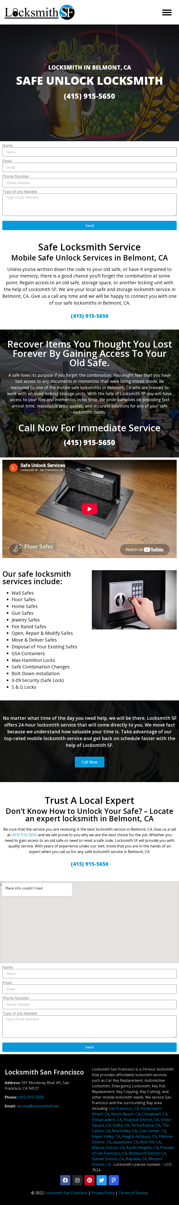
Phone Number (15, 176)
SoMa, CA (121, 1125)
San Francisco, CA (124, 1108)
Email (7, 161)
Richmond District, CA (147, 1153)
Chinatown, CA (154, 1114)
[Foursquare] (114, 1180)
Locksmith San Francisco (66, 1192)
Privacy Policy (103, 1192)
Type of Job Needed (19, 191)
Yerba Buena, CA (145, 1125)
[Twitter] (101, 1180)
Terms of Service (133, 1192)
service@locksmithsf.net (38, 1106)
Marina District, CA (108, 1147)
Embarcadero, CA (107, 1119)
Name (7, 145)
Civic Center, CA (152, 1130)
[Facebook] (65, 1180)
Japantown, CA (125, 1142)
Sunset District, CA (108, 1158)
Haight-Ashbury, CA (139, 1136)
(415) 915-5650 (24, 834)
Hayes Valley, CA (106, 1136)
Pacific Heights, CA (142, 1147)
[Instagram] (77, 1180)
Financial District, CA (141, 1119)
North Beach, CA (125, 1114)
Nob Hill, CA (150, 1142)
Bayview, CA (136, 1158)
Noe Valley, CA (124, 1130)
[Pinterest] (89, 1180)
